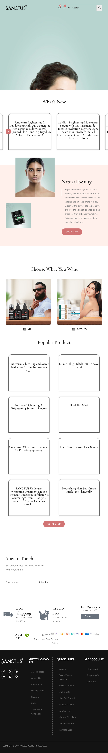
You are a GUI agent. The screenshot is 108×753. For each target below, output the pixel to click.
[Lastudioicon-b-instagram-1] (16, 671)
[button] (8, 131)
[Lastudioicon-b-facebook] (3, 671)
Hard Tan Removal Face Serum (79, 447)
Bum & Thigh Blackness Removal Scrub (79, 365)
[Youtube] (3, 676)
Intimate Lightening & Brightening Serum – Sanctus (29, 406)
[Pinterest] (16, 676)
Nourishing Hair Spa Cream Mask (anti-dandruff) (79, 490)
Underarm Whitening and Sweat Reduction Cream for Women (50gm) (29, 367)
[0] (59, 7)
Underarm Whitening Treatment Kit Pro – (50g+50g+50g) (29, 448)
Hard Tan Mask (79, 405)
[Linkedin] (10, 676)
